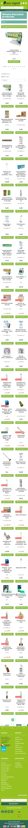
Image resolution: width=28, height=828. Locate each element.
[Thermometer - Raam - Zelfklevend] (7, 351)
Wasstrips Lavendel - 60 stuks (7, 304)
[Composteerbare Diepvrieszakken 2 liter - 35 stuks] (14, 39)
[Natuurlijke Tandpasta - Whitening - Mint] (21, 88)
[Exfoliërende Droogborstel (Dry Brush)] (7, 642)
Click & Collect (5, 769)
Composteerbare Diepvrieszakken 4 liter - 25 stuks (7, 278)
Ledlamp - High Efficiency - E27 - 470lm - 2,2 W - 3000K (7, 438)
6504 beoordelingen (14, 825)
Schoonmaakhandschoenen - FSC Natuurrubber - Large (9, 595)
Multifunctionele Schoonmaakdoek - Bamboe (21, 595)
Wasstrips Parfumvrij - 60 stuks (7, 516)
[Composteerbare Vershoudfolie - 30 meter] (7, 140)
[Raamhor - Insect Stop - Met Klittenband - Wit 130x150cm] (7, 562)
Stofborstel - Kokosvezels (7, 674)
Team (2, 790)
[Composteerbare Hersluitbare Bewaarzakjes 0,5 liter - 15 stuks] (21, 166)
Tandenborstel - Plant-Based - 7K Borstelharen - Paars (21, 385)
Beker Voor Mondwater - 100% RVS (7, 331)
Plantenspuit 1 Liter (21, 224)
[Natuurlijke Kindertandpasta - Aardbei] (21, 140)
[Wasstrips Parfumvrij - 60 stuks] (7, 509)
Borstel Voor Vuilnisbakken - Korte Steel (21, 648)
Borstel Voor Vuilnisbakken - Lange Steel (7, 463)
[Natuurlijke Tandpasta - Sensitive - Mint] (21, 245)
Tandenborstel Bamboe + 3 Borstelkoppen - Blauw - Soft (21, 702)
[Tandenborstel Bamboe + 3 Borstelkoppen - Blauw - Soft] (21, 695)
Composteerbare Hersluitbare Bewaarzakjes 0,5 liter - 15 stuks (21, 174)
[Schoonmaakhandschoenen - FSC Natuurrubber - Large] (7, 589)
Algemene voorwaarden (5, 783)
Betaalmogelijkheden (7, 777)
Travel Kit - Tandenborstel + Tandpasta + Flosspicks (7, 623)
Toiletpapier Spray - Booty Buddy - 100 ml (21, 199)
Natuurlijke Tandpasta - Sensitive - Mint (21, 252)
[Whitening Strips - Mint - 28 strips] (21, 456)
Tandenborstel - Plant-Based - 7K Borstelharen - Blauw (7, 491)
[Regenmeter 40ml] (21, 562)
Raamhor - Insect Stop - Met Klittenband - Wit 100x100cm (7, 411)
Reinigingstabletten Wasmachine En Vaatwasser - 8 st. (7, 120)
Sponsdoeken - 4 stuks (21, 277)
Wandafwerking (19, 743)
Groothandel (4, 771)
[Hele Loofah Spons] (21, 509)
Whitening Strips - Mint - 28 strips (21, 462)
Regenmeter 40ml (21, 568)
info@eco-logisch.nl (5, 741)
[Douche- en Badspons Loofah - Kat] (21, 298)
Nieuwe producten (20, 753)
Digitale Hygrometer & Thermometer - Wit (21, 357)
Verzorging (18, 749)
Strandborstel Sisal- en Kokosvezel (7, 542)
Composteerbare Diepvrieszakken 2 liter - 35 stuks (14, 51)
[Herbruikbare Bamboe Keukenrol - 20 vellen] (21, 483)
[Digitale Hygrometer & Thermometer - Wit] (21, 351)
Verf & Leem (18, 739)
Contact (3, 773)
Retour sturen (5, 767)
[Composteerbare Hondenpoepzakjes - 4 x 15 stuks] (7, 192)
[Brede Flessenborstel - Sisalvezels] (21, 668)
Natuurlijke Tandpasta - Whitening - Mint (21, 94)
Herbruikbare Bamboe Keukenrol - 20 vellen (21, 490)
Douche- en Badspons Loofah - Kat (21, 304)
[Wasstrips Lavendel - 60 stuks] (7, 298)
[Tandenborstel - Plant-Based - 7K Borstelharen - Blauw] (7, 483)
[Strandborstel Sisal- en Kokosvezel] (7, 536)
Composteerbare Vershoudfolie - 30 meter (7, 147)
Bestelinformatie (6, 765)
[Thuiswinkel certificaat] (5, 745)
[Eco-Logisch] (12, 2)
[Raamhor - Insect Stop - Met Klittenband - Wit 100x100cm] (7, 404)
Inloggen (17, 763)
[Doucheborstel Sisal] (21, 615)
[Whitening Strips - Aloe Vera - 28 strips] (21, 324)
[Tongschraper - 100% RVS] (7, 219)
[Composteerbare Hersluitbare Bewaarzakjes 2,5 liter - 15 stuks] (7, 245)
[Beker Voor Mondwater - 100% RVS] (7, 324)
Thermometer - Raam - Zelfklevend (6, 356)
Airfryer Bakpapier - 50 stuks (21, 120)
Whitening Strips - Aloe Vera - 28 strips (21, 330)
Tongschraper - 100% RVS (7, 224)
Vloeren (17, 741)
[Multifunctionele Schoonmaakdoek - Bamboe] (21, 589)
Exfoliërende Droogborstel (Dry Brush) (7, 648)
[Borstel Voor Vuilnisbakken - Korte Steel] (21, 642)
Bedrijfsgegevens (6, 788)
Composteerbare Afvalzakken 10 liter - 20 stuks (21, 410)
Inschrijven (13, 804)
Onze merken (19, 751)
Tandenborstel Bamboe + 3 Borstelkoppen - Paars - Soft (7, 385)
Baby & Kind (18, 747)
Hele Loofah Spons (21, 515)
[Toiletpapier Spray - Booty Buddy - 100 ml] (21, 192)
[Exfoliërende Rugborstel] (21, 430)
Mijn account (19, 767)
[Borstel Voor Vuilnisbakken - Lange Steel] (7, 456)
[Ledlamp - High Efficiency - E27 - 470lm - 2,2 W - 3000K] (7, 430)
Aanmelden (18, 765)
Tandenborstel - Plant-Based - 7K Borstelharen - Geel (21, 542)
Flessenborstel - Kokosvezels (7, 700)
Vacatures (4, 775)
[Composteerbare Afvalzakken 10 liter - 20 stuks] (21, 404)
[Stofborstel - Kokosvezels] (7, 668)
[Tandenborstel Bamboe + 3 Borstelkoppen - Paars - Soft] (7, 377)
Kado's (17, 745)
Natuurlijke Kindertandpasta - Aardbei (21, 147)
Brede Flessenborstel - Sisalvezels (21, 675)
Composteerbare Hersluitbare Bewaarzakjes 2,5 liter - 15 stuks (7, 253)
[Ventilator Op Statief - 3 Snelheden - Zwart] (7, 166)
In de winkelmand (14, 61)
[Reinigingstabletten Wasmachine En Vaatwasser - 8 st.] (7, 114)
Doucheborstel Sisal (21, 621)
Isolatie (17, 737)
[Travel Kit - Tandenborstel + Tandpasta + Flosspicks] (7, 615)
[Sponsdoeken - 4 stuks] (21, 271)
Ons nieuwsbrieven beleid (14, 807)
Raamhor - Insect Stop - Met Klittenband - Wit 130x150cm (7, 570)
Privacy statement (6, 786)
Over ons (3, 763)
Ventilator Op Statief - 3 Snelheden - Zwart (7, 173)
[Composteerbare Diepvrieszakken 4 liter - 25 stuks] (7, 271)
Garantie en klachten (4, 779)
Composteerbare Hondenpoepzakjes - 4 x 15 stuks (7, 199)
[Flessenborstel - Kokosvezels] (7, 695)
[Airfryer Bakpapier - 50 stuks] (21, 114)
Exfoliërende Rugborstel (21, 436)
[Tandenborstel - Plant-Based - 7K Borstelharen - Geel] (21, 536)
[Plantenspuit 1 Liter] (21, 219)
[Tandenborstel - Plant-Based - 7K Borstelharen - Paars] (21, 377)
